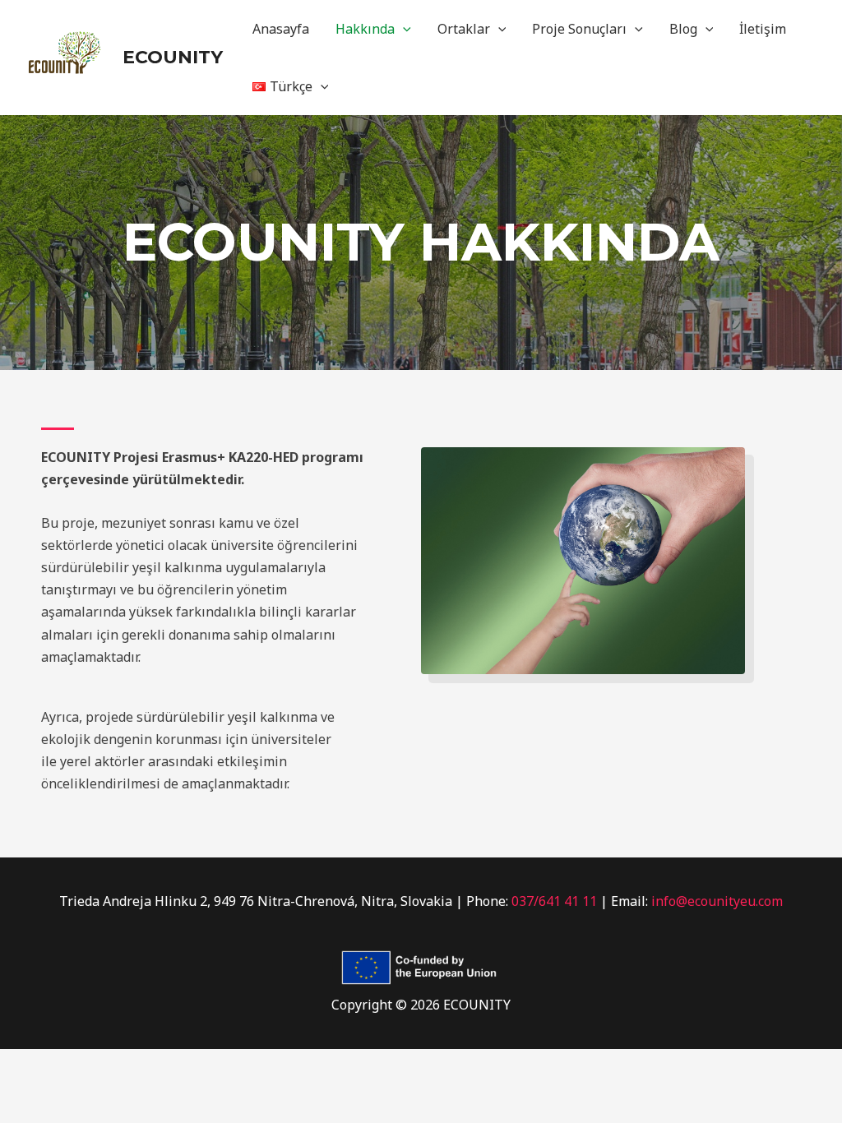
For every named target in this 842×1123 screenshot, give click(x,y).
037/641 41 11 (554, 901)
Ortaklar (463, 29)
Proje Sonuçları (579, 29)
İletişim (762, 29)
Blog (683, 29)
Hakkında (365, 29)
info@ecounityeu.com (717, 901)
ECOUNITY (173, 57)
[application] (403, 29)
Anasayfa (280, 29)
